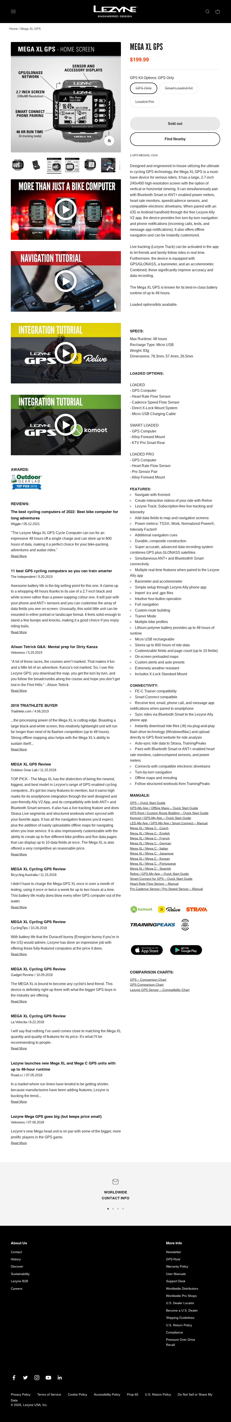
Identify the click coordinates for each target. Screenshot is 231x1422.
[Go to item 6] (90, 166)
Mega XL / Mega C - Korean (150, 858)
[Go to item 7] (108, 166)
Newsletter (173, 1252)
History (16, 1259)
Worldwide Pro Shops (181, 1296)
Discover (17, 1266)
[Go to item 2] (36, 166)
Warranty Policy (177, 1266)
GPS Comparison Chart (147, 984)
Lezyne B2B (19, 1281)
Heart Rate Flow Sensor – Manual (154, 883)
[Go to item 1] (18, 166)
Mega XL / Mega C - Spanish (150, 868)
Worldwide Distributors (182, 1288)
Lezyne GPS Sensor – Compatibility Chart (159, 990)
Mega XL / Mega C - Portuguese (153, 863)
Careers (16, 1288)
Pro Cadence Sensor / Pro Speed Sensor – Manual (166, 889)
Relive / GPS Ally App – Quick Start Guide (159, 874)
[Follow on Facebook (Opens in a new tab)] (14, 1378)
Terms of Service (49, 1394)
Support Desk (175, 1281)
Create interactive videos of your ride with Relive (173, 500)
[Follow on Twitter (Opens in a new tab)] (25, 1378)
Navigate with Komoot (152, 495)
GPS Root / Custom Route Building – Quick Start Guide (169, 813)
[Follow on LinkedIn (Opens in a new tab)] (60, 1378)
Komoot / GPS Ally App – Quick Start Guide (160, 818)
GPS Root (173, 1259)
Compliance (174, 1332)
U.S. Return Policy (179, 1325)
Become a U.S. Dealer (182, 1310)
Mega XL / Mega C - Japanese (151, 853)
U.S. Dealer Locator (180, 1303)
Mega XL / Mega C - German (150, 843)
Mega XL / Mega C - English (150, 833)
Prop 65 (132, 1394)
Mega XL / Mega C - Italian (149, 848)
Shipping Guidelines (180, 1317)
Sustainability (20, 1274)
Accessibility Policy (107, 1394)
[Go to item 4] (72, 166)
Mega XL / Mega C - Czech (149, 828)
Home (13, 28)
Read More (19, 556)
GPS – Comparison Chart (148, 979)
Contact (16, 1252)
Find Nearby (175, 139)
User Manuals (176, 1274)
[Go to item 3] (54, 166)
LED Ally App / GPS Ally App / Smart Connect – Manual (169, 823)
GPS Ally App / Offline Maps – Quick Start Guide (164, 808)
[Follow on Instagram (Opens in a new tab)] (37, 1378)
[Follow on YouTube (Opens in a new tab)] (48, 1378)
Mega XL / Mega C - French (150, 838)
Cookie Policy (77, 1394)
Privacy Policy (20, 1394)
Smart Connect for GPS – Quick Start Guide (161, 878)
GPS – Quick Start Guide (147, 803)
